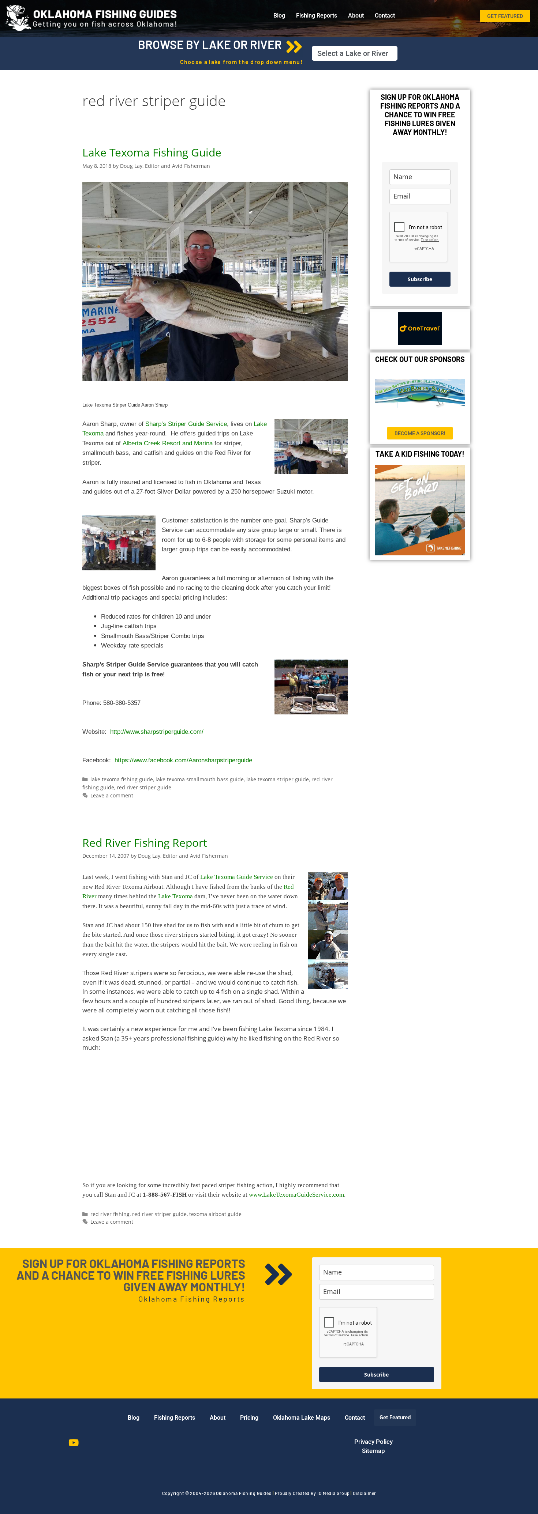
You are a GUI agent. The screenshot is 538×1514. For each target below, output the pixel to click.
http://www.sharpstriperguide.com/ (156, 731)
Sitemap (373, 1450)
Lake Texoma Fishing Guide (151, 152)
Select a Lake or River (352, 53)
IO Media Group (333, 1493)
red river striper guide (144, 787)
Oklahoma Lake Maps (301, 1417)
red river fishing (110, 1214)
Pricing (249, 1417)
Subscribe (420, 279)
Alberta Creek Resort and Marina (168, 443)
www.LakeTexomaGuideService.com (296, 1194)
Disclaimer (364, 1493)
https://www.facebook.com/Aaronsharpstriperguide (184, 760)
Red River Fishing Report (144, 842)
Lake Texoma (175, 896)
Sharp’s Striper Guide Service (186, 423)
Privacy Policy (373, 1441)
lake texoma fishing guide (121, 779)
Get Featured (395, 1417)
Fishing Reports (316, 15)
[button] (354, 53)
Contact (385, 15)
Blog (279, 15)
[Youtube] (73, 1443)
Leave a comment (111, 795)
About (356, 15)
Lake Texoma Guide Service (236, 876)
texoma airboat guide (215, 1214)
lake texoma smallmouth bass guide (200, 779)
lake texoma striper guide (277, 779)
